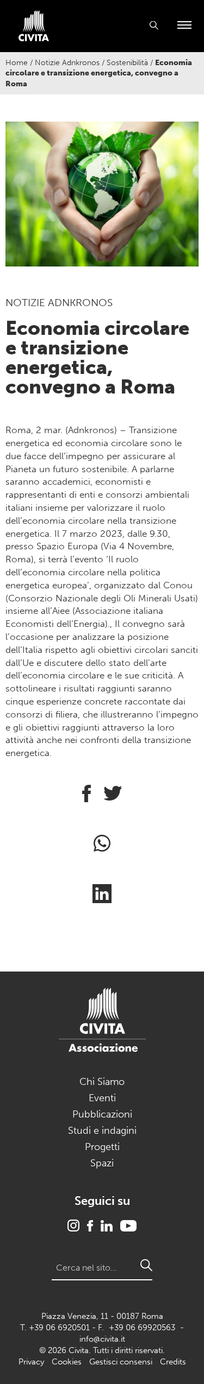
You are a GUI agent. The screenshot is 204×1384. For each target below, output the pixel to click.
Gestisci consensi (120, 1362)
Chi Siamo (102, 1082)
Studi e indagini (102, 1131)
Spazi (102, 1163)
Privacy (31, 1362)
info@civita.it (102, 1339)
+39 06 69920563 (142, 1327)
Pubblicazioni (102, 1114)
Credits (173, 1362)
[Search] (146, 1265)
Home (16, 62)
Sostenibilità (127, 62)
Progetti (102, 1147)
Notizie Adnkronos (67, 62)
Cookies (67, 1362)
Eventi (102, 1098)
